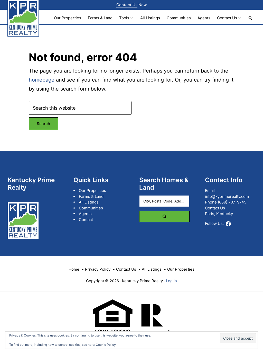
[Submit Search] (164, 216)
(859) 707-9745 (232, 202)
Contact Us (126, 4)
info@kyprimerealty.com (227, 196)
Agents (85, 213)
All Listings (89, 202)
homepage (41, 80)
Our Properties (92, 190)
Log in (171, 280)
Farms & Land (91, 196)
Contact (86, 219)
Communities (91, 208)
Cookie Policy (106, 345)
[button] (250, 18)
